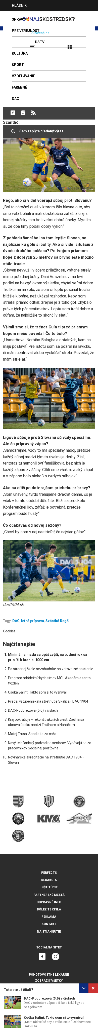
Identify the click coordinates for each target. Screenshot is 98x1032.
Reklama (48, 917)
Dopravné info (49, 902)
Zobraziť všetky (49, 980)
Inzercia (20, 17)
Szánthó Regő (57, 621)
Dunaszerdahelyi (13, 112)
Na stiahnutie (49, 931)
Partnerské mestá (49, 895)
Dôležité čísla (49, 909)
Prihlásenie (86, 45)
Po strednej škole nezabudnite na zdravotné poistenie (50, 669)
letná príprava (32, 621)
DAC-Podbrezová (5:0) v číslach (49, 998)
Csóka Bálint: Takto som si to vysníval (54, 1017)
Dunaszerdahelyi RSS (33, 112)
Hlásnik (19, 6)
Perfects (49, 872)
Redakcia (49, 880)
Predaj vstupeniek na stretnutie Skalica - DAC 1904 (48, 701)
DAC (16, 621)
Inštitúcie (49, 887)
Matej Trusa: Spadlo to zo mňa (32, 734)
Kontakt (49, 924)
